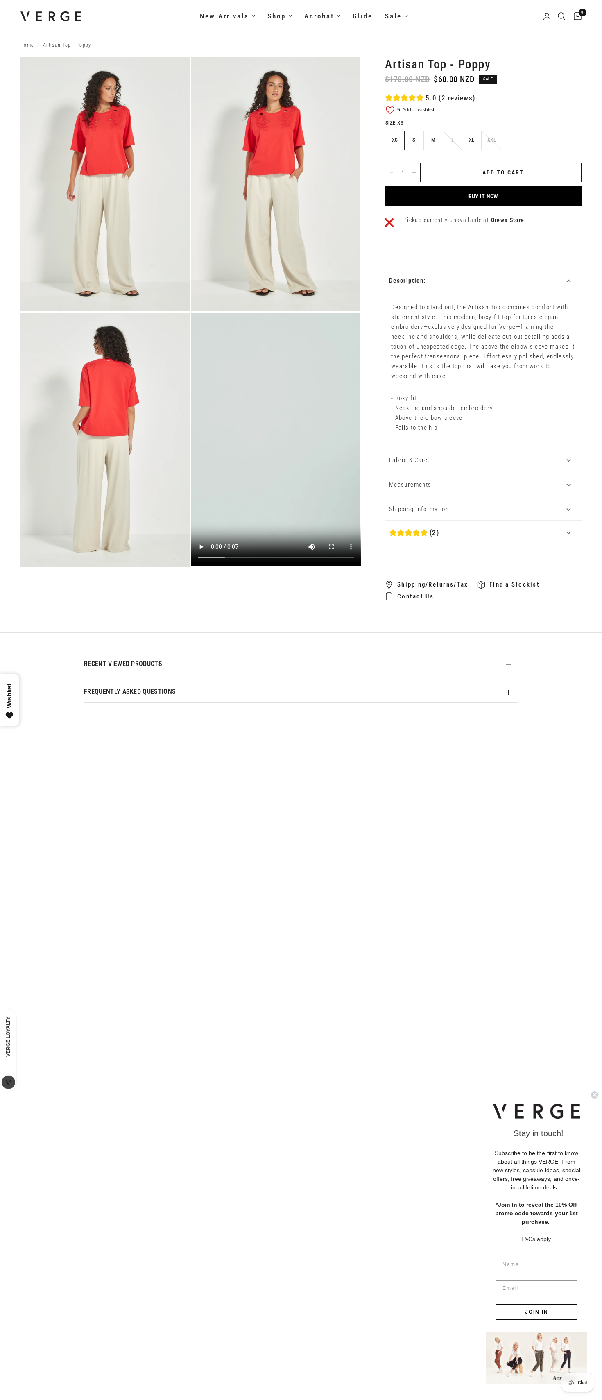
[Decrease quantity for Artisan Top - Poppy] (391, 172)
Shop (276, 16)
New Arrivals (224, 16)
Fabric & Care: (409, 460)
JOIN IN (536, 1312)
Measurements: (411, 484)
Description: (407, 280)
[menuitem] (227, 16)
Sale (393, 16)
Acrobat (319, 16)
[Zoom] (173, 74)
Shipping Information (419, 509)
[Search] (562, 16)
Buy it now (483, 196)
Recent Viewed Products (123, 664)
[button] (536, 1111)
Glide (363, 16)
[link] (536, 1358)
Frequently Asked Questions (130, 691)
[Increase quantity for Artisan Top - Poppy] (414, 172)
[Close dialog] (595, 1095)
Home (27, 45)
